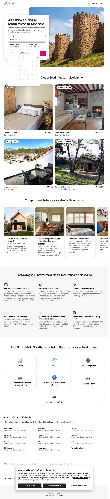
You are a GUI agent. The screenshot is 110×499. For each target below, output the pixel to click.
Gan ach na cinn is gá (54, 486)
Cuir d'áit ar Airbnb (95, 3)
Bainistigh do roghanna (79, 486)
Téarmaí (60, 495)
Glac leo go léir (30, 486)
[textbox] (17, 47)
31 (11, 84)
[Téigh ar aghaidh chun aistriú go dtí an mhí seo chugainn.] (36, 53)
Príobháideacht (50, 495)
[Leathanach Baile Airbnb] (9, 3)
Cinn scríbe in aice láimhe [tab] (65, 422)
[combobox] (27, 39)
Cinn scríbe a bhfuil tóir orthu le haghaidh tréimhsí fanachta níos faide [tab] (28, 422)
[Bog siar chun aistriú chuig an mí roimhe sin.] (11, 53)
